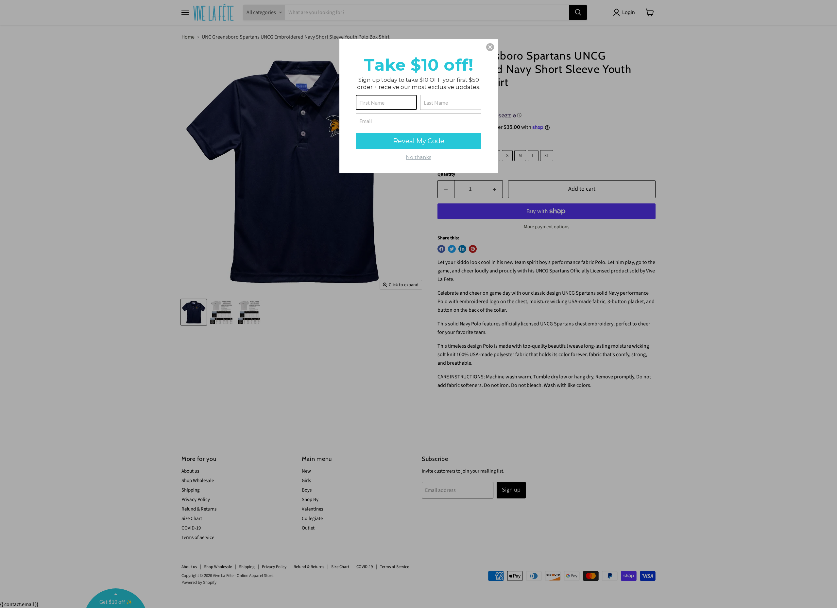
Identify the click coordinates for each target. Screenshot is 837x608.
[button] (490, 47)
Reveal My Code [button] (418, 141)
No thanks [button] (418, 157)
